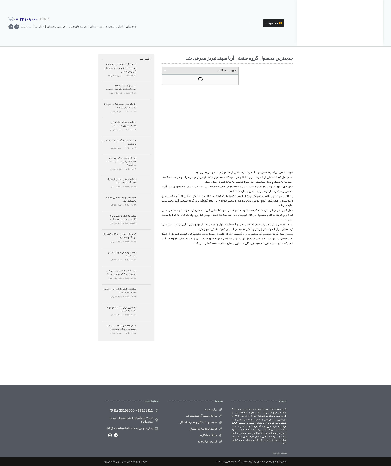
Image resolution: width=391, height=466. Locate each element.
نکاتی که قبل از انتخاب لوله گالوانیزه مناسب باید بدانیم (123, 217)
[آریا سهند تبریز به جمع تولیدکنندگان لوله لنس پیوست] (144, 90)
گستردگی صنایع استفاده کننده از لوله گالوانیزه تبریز (119, 236)
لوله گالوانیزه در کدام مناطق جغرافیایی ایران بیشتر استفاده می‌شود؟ (121, 162)
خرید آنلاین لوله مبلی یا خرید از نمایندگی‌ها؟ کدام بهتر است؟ (121, 272)
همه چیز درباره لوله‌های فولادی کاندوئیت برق (121, 199)
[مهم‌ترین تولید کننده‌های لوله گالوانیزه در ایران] (144, 312)
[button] (165, 70)
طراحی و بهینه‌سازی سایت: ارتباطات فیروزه (125, 462)
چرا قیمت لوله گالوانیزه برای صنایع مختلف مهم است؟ (119, 290)
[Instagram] (40, 19)
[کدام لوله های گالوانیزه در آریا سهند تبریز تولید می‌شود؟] (144, 330)
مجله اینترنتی (115, 111)
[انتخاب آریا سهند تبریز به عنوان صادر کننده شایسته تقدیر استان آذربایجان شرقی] (144, 71)
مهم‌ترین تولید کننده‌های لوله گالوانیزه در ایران (121, 309)
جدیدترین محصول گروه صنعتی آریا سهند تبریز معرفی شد (239, 58)
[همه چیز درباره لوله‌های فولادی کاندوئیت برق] (144, 202)
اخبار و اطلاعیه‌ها (114, 26)
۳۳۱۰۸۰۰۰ (29, 19)
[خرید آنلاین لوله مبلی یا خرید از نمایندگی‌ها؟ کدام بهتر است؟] (144, 275)
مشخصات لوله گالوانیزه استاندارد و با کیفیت (119, 142)
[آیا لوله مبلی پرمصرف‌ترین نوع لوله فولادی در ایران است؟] (144, 108)
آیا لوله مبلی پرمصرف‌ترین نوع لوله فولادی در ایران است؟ (120, 105)
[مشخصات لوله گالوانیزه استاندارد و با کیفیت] (144, 145)
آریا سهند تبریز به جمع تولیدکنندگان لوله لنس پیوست (121, 87)
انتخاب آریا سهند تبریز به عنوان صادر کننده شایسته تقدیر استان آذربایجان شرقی (120, 68)
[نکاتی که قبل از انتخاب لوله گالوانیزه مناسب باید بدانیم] (144, 220)
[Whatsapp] (48, 19)
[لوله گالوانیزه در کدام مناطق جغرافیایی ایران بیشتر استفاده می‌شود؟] (144, 164)
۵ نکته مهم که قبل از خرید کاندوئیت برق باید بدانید (123, 124)
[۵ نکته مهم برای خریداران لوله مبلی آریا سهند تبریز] (144, 184)
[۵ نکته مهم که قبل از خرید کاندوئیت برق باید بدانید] (144, 127)
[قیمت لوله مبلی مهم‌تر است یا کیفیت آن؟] (144, 257)
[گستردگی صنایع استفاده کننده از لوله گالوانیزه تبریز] (144, 239)
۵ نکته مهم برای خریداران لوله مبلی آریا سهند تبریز (121, 181)
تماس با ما (26, 26)
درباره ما (39, 26)
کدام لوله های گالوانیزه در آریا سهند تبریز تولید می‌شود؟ (121, 327)
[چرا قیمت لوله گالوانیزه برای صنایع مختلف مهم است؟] (144, 293)
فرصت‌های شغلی (77, 26)
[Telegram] (44, 19)
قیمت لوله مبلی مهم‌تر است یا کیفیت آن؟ (122, 254)
